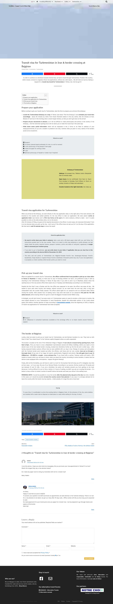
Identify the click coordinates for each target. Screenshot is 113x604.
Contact (68, 601)
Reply (92, 479)
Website (73, 546)
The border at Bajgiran (30, 103)
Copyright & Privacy (77, 601)
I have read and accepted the (36, 552)
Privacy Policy (45, 552)
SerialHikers (32, 486)
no (59, 555)
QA (59, 601)
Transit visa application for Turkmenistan (35, 99)
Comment (25, 527)
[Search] (106, 1)
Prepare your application (30, 97)
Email (48, 546)
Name (24, 546)
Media (63, 601)
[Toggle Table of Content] (45, 95)
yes (57, 555)
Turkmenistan (39, 69)
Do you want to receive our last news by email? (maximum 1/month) (38, 555)
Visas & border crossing (32, 439)
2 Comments (32, 69)
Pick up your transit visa (30, 101)
